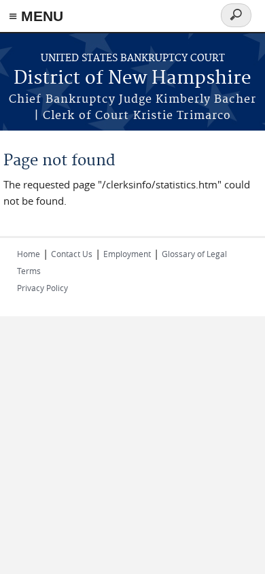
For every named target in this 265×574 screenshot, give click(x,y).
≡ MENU (36, 16)
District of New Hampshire (132, 78)
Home (28, 253)
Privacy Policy (42, 287)
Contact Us (71, 253)
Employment (127, 253)
